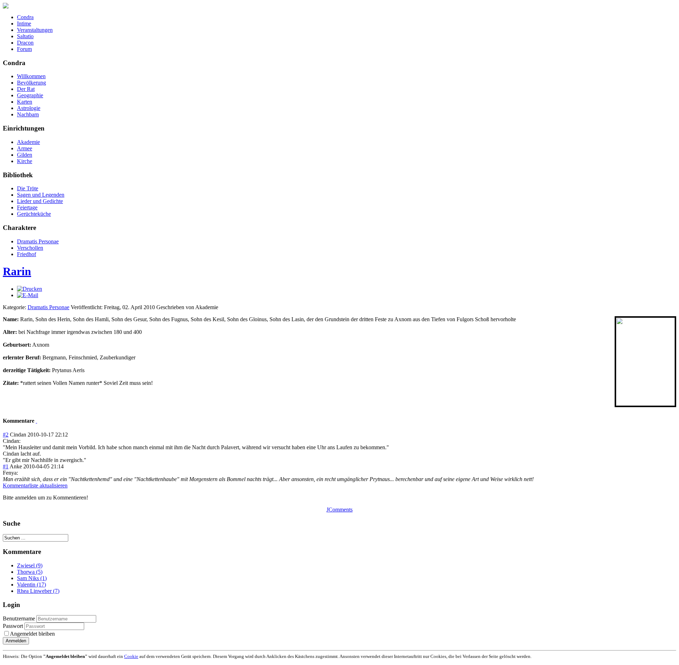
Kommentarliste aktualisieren (35, 485)
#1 (5, 466)
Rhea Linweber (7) (38, 591)
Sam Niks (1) (32, 578)
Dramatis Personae (48, 307)
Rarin (17, 271)
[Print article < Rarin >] (29, 289)
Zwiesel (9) (29, 565)
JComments (339, 510)
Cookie (131, 656)
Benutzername (19, 618)
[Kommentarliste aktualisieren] (36, 421)
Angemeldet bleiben (32, 634)
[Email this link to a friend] (27, 295)
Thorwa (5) (29, 572)
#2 (5, 435)
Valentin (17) (31, 585)
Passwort (13, 626)
